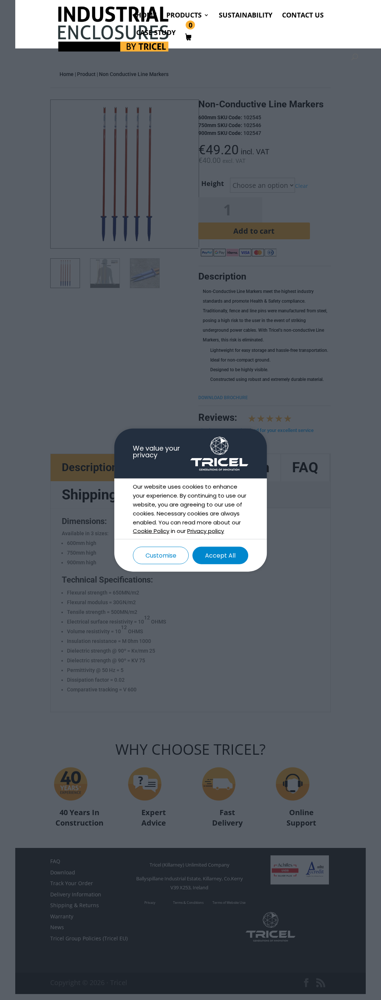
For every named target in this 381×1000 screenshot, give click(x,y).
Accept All (220, 555)
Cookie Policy (151, 531)
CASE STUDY (156, 33)
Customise (160, 555)
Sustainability (245, 15)
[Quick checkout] (196, 38)
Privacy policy (205, 531)
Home (146, 15)
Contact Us (303, 15)
